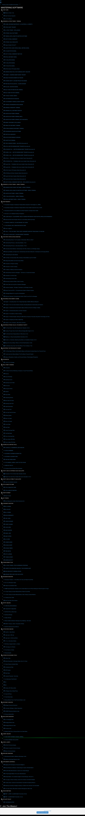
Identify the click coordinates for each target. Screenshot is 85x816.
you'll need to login (47, 810)
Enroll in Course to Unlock (42, 812)
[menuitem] (0, 2)
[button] (0, 1)
